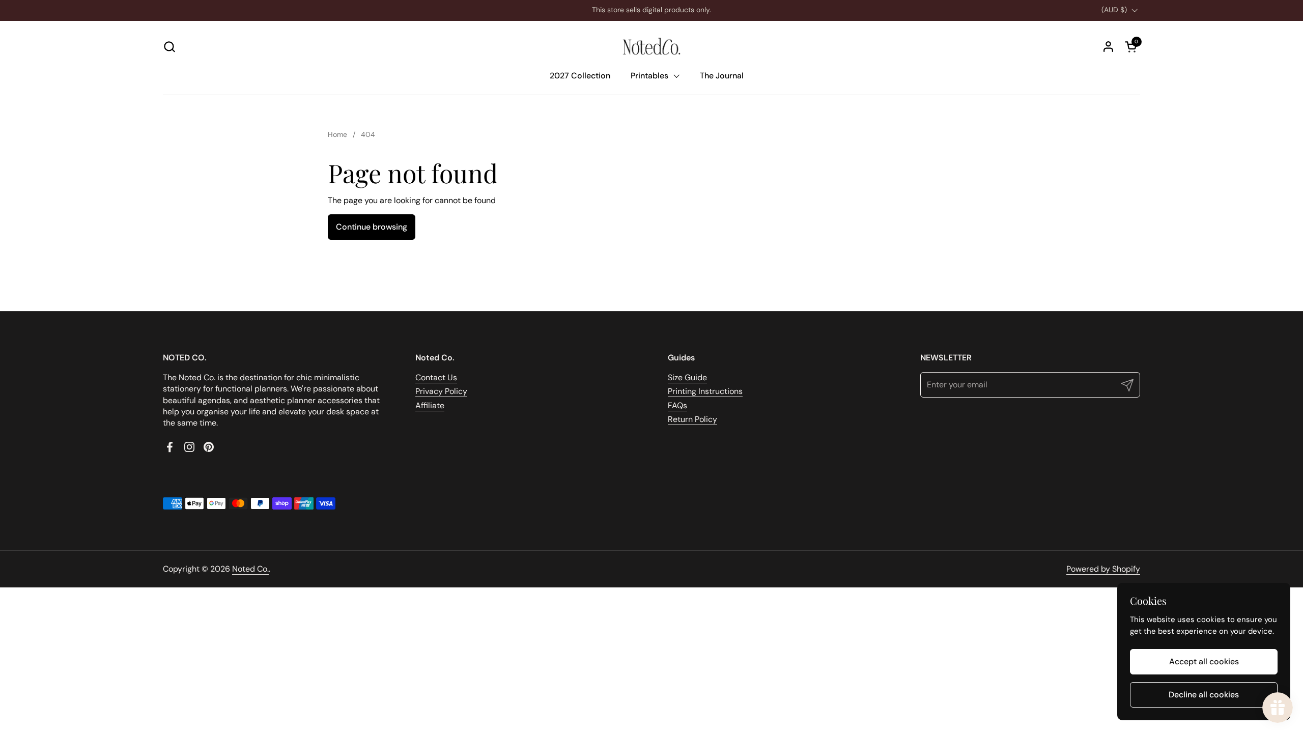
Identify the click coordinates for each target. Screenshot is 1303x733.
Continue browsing (371, 226)
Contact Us (436, 377)
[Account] (1108, 46)
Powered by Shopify (1103, 568)
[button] (169, 46)
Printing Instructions (705, 391)
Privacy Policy (441, 391)
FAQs (677, 405)
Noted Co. (250, 568)
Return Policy (692, 419)
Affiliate (429, 405)
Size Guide (687, 377)
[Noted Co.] (651, 46)
